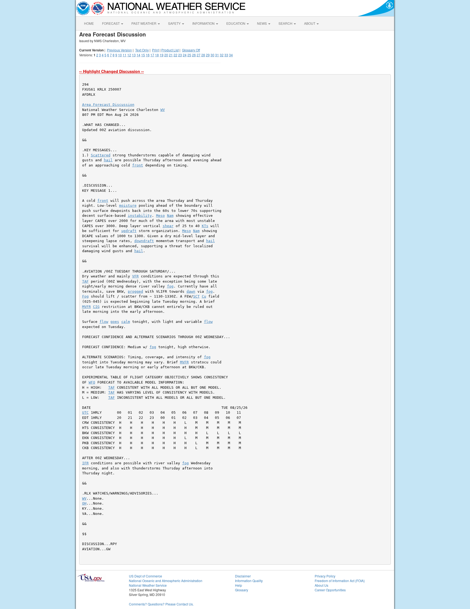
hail (108, 160)
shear (168, 226)
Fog (85, 296)
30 (212, 54)
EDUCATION (236, 23)
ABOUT (310, 23)
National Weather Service (148, 585)
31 (217, 54)
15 (143, 54)
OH (84, 503)
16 (148, 54)
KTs (205, 226)
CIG (96, 307)
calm (125, 322)
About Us (321, 585)
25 (189, 54)
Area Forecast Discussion (108, 105)
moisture (128, 205)
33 (226, 54)
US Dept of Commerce (145, 576)
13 (134, 54)
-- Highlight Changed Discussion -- (111, 71)
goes (114, 322)
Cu (204, 296)
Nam (170, 216)
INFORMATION (203, 23)
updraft (129, 231)
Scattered (100, 155)
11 (124, 54)
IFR (85, 463)
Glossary (241, 590)
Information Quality (249, 580)
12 (129, 54)
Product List (170, 50)
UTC (85, 412)
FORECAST (111, 23)
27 (198, 54)
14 (138, 54)
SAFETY (174, 23)
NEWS (262, 23)
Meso (160, 216)
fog (170, 286)
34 (231, 54)
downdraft (144, 241)
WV (162, 110)
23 (180, 54)
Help (238, 585)
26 (194, 54)
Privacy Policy (325, 576)
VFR (135, 276)
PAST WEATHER (144, 23)
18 (157, 54)
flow (104, 322)
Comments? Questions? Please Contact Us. (161, 604)
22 (175, 54)
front (137, 165)
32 (222, 54)
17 (152, 54)
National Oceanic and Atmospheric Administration (165, 580)
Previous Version (119, 50)
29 (208, 54)
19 (161, 54)
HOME (89, 23)
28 (203, 54)
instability (140, 216)
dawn (191, 291)
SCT (196, 296)
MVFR (86, 307)
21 (171, 54)
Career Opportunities (330, 590)
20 (166, 54)
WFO (92, 382)
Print (155, 50)
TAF (85, 281)
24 (185, 54)
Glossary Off (191, 50)
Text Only (142, 50)
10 (120, 54)
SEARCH (286, 23)
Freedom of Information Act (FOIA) (340, 580)
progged (135, 291)
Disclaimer (243, 576)
